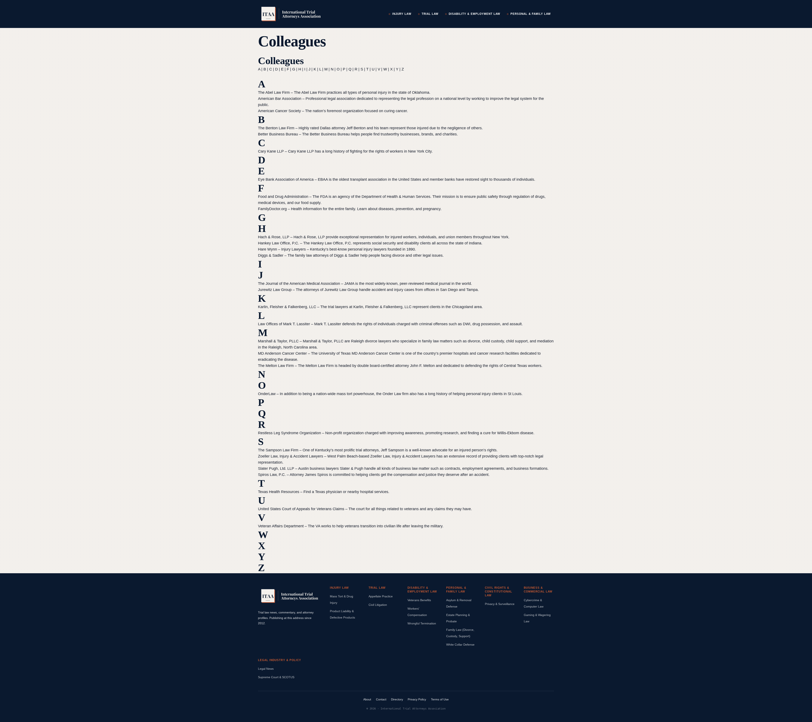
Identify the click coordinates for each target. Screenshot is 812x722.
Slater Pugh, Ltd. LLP (276, 468)
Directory (397, 699)
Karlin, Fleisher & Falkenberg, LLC (287, 307)
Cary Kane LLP (271, 151)
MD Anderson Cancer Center (282, 353)
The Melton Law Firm (276, 366)
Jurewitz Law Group (275, 290)
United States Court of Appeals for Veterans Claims (301, 509)
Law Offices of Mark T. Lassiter (284, 324)
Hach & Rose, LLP (273, 237)
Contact (381, 699)
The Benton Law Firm (276, 128)
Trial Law (430, 13)
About (367, 699)
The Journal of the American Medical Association (299, 283)
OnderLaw (267, 394)
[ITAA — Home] (291, 14)
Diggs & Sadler (270, 255)
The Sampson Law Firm (278, 450)
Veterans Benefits (419, 600)
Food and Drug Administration (283, 196)
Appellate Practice (381, 596)
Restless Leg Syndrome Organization (289, 433)
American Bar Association (279, 98)
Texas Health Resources (278, 492)
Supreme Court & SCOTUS (276, 677)
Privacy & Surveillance (499, 604)
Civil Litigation (378, 604)
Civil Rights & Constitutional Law (498, 591)
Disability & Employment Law (474, 13)
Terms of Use (440, 699)
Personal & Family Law (530, 13)
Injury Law (401, 13)
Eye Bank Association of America (286, 179)
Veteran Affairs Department (281, 526)
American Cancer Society (279, 111)
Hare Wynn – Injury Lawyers (282, 249)
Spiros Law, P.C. (272, 475)
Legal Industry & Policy (279, 660)
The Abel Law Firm (274, 92)
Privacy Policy (417, 699)
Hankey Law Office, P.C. (278, 243)
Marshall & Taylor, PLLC (278, 341)
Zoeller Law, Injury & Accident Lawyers (290, 456)
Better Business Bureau (278, 134)
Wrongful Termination (421, 623)
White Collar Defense (460, 644)
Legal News (266, 668)
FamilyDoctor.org (272, 209)
